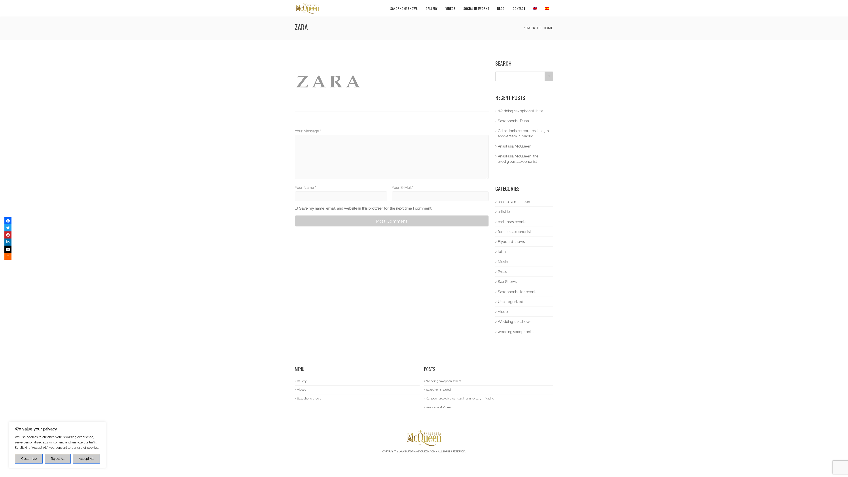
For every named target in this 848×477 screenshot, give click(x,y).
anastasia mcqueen (514, 201)
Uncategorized (510, 301)
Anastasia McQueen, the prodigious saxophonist (518, 159)
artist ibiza (506, 211)
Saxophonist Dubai (514, 121)
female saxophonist (514, 231)
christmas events (512, 222)
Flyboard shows (511, 241)
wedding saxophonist (516, 331)
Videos (450, 8)
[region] (57, 445)
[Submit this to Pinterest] (7, 234)
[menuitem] (535, 8)
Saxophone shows (404, 8)
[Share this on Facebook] (7, 220)
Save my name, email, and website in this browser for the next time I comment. (365, 208)
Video (503, 311)
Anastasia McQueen (514, 146)
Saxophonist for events (517, 292)
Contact (519, 8)
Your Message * (308, 131)
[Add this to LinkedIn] (7, 242)
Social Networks (476, 8)
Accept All (86, 458)
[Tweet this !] (7, 227)
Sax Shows (507, 281)
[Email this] (7, 249)
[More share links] (7, 256)
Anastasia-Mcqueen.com (418, 451)
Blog (501, 8)
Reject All (57, 458)
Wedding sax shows (515, 321)
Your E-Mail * (402, 187)
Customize (29, 458)
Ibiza (502, 251)
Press (502, 271)
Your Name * (305, 187)
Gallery (431, 8)
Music (503, 261)
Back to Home (539, 28)
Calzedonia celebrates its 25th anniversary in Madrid (523, 133)
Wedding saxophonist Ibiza (520, 111)
